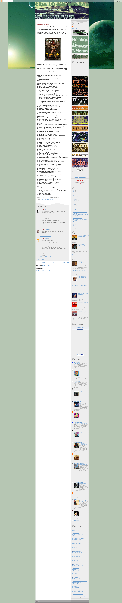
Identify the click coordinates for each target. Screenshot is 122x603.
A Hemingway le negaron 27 (79, 442)
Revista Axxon (75, 574)
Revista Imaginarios (76, 578)
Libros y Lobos (76, 520)
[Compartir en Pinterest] (58, 197)
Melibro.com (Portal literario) (78, 565)
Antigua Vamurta (77, 381)
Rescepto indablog (77, 362)
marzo (75, 208)
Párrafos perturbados (77, 570)
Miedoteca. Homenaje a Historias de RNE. (80, 566)
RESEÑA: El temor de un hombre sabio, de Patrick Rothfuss (82, 245)
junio (74, 204)
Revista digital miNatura (77, 582)
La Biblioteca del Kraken (77, 551)
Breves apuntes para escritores (78, 535)
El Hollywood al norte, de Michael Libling (80, 423)
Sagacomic (75, 586)
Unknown (44, 197)
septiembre (76, 200)
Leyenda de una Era (76, 557)
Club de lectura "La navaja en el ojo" (79, 538)
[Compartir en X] (55, 197)
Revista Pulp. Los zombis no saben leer (80, 581)
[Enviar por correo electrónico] (53, 197)
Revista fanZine (76, 583)
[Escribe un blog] (54, 197)
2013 (74, 194)
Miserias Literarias (76, 568)
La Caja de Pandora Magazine (78, 552)
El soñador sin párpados (78, 482)
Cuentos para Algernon (78, 422)
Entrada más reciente (40, 262)
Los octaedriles (75, 564)
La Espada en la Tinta (77, 553)
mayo (75, 205)
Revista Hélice (75, 577)
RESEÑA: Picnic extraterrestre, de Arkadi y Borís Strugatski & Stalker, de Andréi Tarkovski (83, 312)
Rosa (45, 209)
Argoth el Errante (76, 533)
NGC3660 (75, 569)
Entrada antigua (65, 262)
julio (74, 203)
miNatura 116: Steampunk (77, 218)
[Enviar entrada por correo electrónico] (51, 197)
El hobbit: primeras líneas (76, 254)
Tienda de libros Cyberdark (78, 590)
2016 (74, 190)
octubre (75, 199)
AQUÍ (65, 73)
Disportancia (75, 542)
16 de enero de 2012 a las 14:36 (45, 227)
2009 (74, 226)
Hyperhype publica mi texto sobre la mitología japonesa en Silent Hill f (83, 392)
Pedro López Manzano (84, 171)
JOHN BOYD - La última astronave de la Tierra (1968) (83, 512)
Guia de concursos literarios (78, 548)
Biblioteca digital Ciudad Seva (78, 534)
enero (75, 210)
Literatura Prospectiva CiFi (77, 560)
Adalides (75, 499)
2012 (74, 195)
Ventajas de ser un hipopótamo (78, 592)
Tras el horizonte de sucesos (78, 591)
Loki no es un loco (76, 561)
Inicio (53, 262)
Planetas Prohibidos (77, 401)
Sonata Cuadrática (76, 587)
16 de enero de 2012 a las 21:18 (45, 236)
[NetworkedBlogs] (80, 327)
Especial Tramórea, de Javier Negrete (79, 221)
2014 (74, 192)
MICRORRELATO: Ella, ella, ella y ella (78, 270)
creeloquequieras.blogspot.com (80, 177)
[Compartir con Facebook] (57, 197)
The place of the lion (77, 363)
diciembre (75, 196)
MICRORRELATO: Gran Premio (78, 216)
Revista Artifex (75, 573)
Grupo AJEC (75, 547)
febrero (75, 209)
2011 (74, 224)
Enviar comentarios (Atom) (47, 265)
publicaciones (47, 199)
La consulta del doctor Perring (79, 463)
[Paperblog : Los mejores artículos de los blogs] (80, 355)
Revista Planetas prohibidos (78, 579)
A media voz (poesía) (76, 530)
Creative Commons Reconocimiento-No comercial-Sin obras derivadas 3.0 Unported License (80, 173)
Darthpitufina (46, 229)
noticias (43, 199)
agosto (75, 201)
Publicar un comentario (41, 259)
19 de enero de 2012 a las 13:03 (45, 256)
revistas (51, 199)
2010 (74, 225)
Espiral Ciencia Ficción (77, 544)
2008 (74, 228)
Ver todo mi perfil (74, 28)
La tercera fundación (76, 556)
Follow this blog (80, 329)
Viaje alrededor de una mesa (78, 594)
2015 (74, 191)
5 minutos (75, 382)
